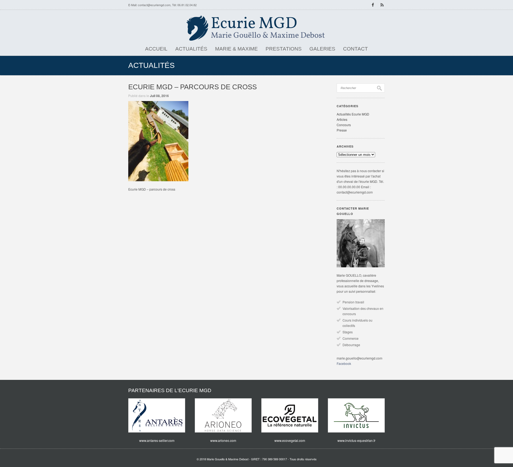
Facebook (344, 363)
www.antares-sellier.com (156, 440)
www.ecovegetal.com (289, 440)
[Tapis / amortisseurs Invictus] (356, 415)
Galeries (322, 49)
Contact (355, 49)
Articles (342, 119)
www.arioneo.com (223, 440)
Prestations (284, 49)
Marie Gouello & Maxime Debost (227, 459)
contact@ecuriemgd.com (154, 5)
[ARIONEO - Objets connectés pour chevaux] (223, 415)
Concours (344, 124)
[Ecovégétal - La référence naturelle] (289, 415)
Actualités (191, 49)
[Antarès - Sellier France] (156, 415)
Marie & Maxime (236, 49)
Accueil (156, 49)
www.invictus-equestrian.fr (356, 440)
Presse (342, 130)
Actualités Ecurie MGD (353, 114)
